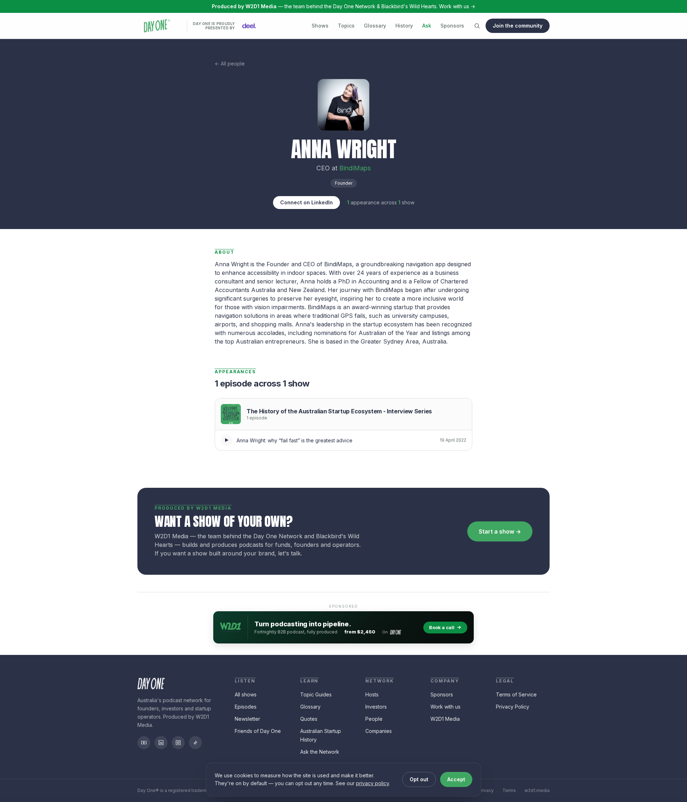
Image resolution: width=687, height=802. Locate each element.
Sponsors (452, 26)
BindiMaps (355, 168)
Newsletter (247, 719)
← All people (230, 63)
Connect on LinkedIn (306, 202)
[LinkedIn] (161, 742)
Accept (456, 779)
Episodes (246, 707)
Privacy (486, 790)
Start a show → (500, 531)
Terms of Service (516, 694)
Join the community (517, 26)
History (404, 26)
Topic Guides (316, 694)
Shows (320, 26)
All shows (246, 694)
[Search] (477, 25)
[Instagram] (178, 742)
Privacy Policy (512, 707)
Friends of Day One (258, 731)
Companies (378, 731)
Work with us (445, 707)
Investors (376, 707)
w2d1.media (537, 790)
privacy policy (372, 783)
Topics (346, 26)
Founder (343, 183)
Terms (509, 790)
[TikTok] (195, 742)
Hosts (372, 694)
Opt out (419, 779)
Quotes (308, 719)
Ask (426, 26)
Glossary (375, 26)
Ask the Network (319, 752)
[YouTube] (143, 742)
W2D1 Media (445, 719)
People (374, 719)
